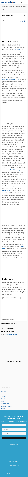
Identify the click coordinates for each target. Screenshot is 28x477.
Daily (14, 469)
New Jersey (17, 49)
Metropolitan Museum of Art (11, 79)
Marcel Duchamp (15, 170)
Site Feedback (14, 457)
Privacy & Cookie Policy (14, 461)
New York (14, 235)
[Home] (8, 2)
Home (11, 448)
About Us (16, 448)
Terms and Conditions (14, 465)
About (11, 334)
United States (6, 190)
